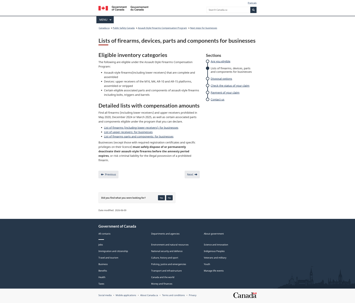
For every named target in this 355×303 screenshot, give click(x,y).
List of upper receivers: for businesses (128, 132)
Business (103, 264)
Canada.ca (104, 28)
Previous (111, 175)
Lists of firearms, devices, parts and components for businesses (231, 70)
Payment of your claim (225, 92)
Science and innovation (216, 244)
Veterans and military (215, 257)
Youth (207, 264)
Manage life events (214, 270)
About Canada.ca (149, 295)
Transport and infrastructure (166, 270)
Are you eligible (220, 61)
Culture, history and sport (164, 257)
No (169, 197)
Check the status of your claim (230, 85)
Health (101, 277)
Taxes (101, 283)
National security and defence (166, 251)
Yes (161, 197)
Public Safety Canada (124, 28)
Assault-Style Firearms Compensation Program (162, 28)
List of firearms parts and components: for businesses (138, 136)
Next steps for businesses (203, 28)
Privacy (192, 295)
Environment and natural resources (170, 244)
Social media (105, 295)
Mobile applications (126, 295)
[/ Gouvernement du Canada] (123, 8)
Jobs (100, 244)
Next (193, 175)
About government (214, 233)
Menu (103, 19)
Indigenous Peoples (214, 251)
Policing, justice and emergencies (168, 264)
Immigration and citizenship (113, 251)
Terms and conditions (173, 295)
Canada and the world (162, 277)
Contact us (217, 99)
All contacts (104, 233)
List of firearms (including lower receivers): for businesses (141, 127)
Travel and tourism (108, 257)
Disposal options (221, 78)
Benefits (102, 270)
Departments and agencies (165, 233)
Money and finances (161, 283)
